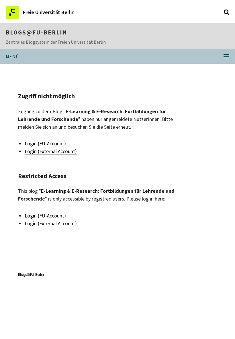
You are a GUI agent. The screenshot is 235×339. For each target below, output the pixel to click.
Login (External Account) (51, 151)
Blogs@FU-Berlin (36, 32)
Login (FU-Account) (45, 143)
